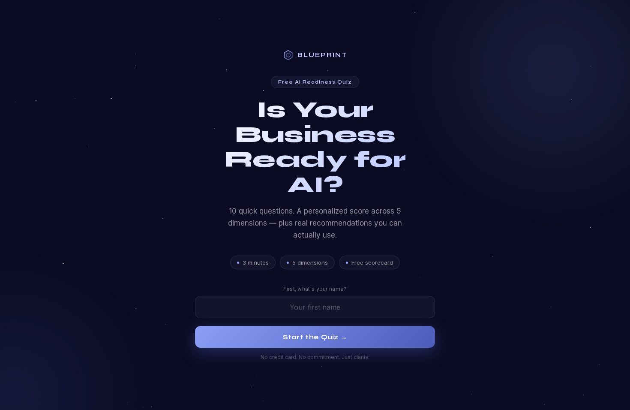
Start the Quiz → (315, 337)
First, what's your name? (314, 289)
